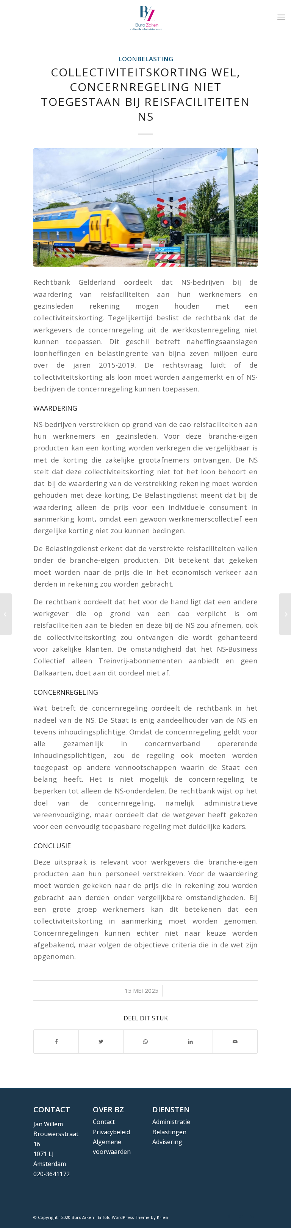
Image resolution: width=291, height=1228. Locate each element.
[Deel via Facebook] (56, 1041)
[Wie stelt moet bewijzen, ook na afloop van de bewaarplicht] (6, 614)
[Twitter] (240, 1216)
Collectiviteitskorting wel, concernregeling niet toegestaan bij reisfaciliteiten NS (145, 94)
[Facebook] (229, 1216)
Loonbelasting (145, 58)
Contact (104, 1122)
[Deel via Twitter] (101, 1041)
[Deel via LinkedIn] (190, 1041)
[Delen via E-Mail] (235, 1041)
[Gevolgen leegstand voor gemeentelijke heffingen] (285, 614)
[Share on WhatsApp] (146, 1041)
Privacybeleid (111, 1132)
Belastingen (169, 1132)
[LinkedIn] (252, 1216)
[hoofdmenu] (281, 17)
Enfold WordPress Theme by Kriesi (133, 1217)
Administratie (171, 1122)
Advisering (167, 1142)
